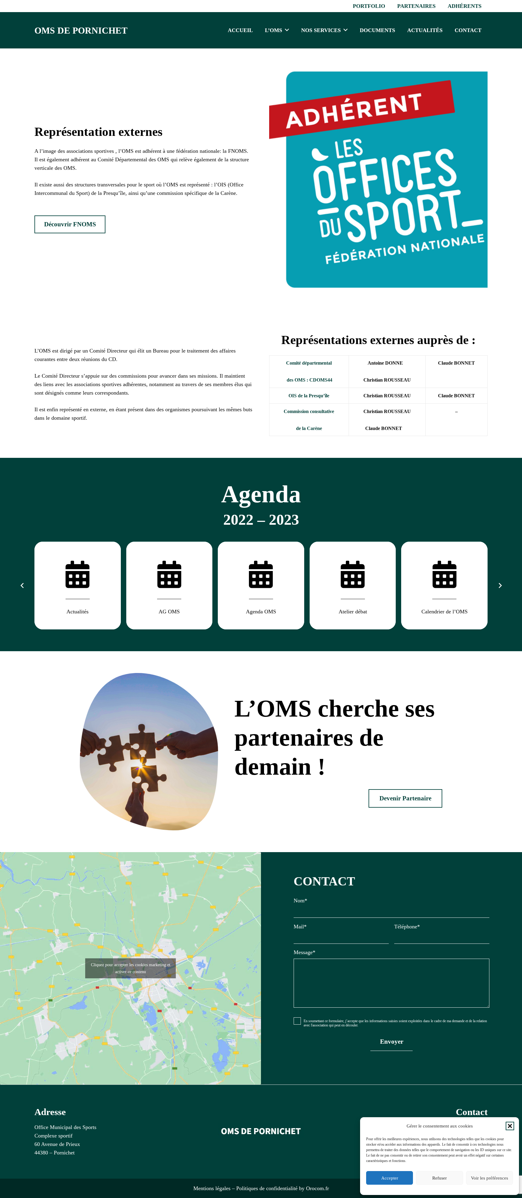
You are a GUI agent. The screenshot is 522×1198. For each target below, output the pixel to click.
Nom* (300, 901)
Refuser (439, 1178)
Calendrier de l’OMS (444, 612)
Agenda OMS (261, 612)
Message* (304, 952)
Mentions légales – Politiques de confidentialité (245, 1188)
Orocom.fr (317, 1188)
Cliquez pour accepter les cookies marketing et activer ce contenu (130, 968)
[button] (510, 1126)
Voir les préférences (489, 1178)
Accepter (389, 1178)
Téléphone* (407, 927)
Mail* (300, 927)
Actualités (77, 612)
